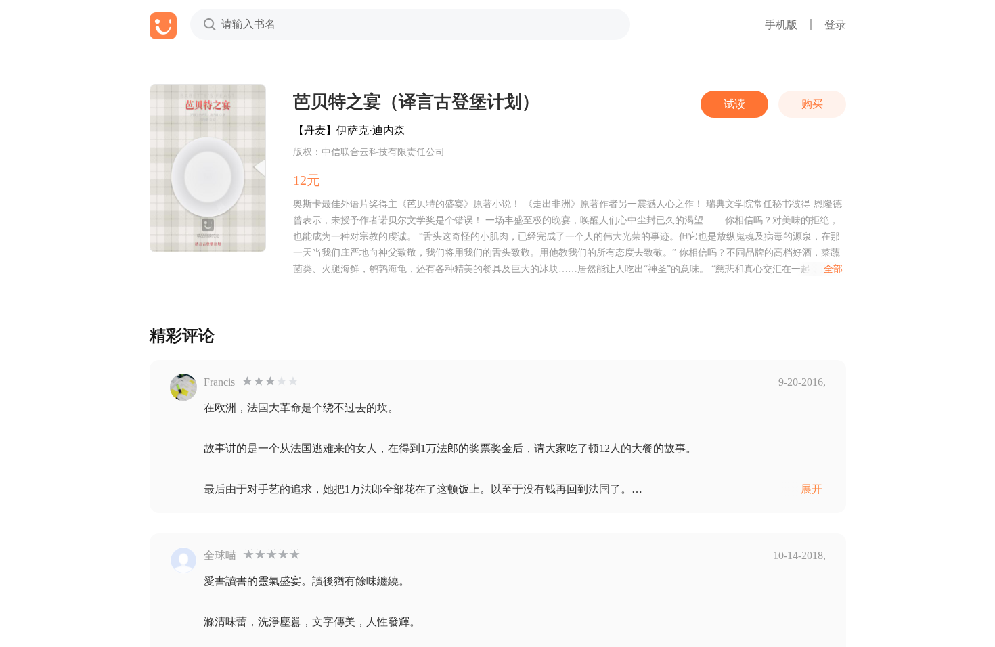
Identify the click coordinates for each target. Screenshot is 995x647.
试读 (734, 104)
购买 (812, 104)
